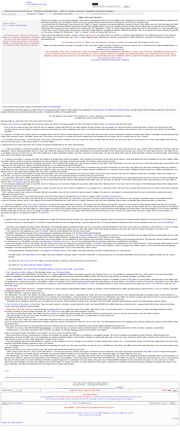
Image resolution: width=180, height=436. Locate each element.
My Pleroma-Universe (99, 14)
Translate (41, 14)
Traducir (86, 413)
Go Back (176, 418)
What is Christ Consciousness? (112, 49)
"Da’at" (92, 283)
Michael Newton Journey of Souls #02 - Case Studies (63, 269)
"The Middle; (129, 281)
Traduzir (79, 413)
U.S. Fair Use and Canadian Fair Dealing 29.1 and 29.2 (37, 377)
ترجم (91, 413)
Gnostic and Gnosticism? (18, 25)
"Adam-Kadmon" (82, 283)
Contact (12, 403)
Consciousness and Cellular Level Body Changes (111, 110)
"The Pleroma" (43, 213)
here (77, 35)
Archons (15, 124)
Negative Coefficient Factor (55, 250)
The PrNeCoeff (167, 222)
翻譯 (100, 413)
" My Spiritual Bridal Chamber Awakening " (36, 265)
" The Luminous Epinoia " (84, 235)
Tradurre (72, 413)
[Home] (29, 2)
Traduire (65, 413)
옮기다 (131, 413)
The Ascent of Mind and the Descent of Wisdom (110, 60)
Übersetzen (58, 413)
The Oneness (110, 124)
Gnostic (148, 283)
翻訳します (124, 413)
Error (157, 42)
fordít (81, 415)
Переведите (107, 413)
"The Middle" (44, 231)
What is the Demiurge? (52, 107)
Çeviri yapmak (96, 415)
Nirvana (76, 196)
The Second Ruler (63, 272)
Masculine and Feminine (52, 241)
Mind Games (30, 255)
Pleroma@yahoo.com (84, 403)
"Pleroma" (160, 283)
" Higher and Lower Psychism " (12, 422)
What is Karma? (154, 351)
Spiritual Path (32, 269)
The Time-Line (53, 311)
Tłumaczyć (115, 413)
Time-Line (28, 261)
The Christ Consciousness (111, 196)
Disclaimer (19, 403)
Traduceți (87, 415)
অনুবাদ (95, 413)
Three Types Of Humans (36, 204)
